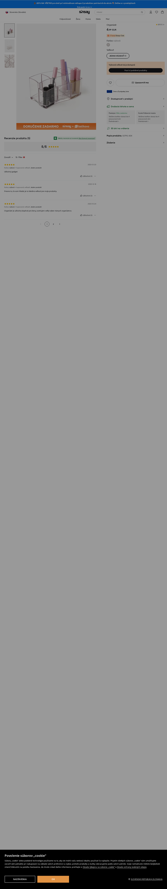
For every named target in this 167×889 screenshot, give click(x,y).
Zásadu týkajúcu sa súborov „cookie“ (99, 867)
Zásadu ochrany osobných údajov (132, 867)
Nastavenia (20, 879)
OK (53, 879)
